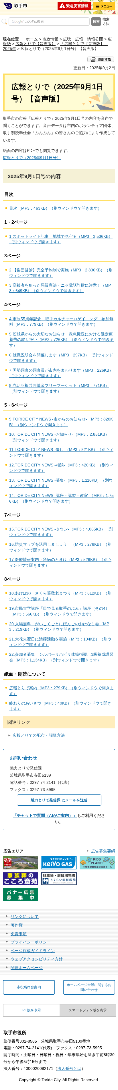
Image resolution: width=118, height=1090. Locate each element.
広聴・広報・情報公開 (83, 39)
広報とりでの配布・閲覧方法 (39, 735)
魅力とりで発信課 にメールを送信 (59, 800)
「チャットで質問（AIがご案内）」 (45, 815)
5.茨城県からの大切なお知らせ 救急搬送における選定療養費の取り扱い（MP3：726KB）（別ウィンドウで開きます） (61, 340)
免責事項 (19, 933)
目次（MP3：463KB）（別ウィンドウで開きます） (55, 208)
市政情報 (50, 39)
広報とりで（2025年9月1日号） (32, 157)
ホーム (32, 39)
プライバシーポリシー (31, 942)
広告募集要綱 (103, 851)
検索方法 (106, 21)
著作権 (17, 925)
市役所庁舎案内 (29, 987)
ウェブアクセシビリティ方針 (37, 959)
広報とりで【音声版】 (35, 43)
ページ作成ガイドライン (33, 950)
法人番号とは (69, 1068)
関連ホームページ (27, 967)
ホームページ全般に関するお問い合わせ (89, 987)
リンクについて (25, 916)
